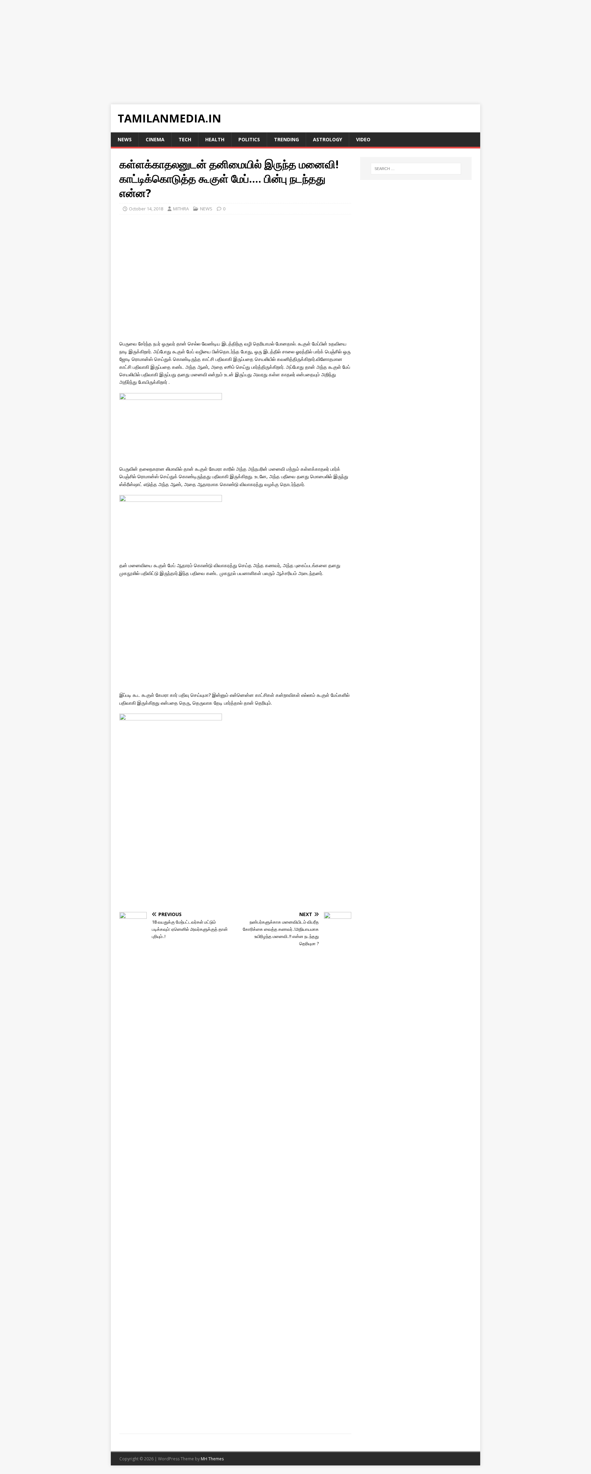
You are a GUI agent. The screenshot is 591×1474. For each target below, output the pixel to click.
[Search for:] (416, 168)
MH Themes (212, 1459)
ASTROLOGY (327, 139)
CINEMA (155, 139)
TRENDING (286, 139)
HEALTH (214, 139)
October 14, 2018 (146, 209)
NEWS (125, 139)
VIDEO (363, 139)
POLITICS (249, 139)
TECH (185, 139)
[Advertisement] (205, 48)
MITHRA (181, 209)
